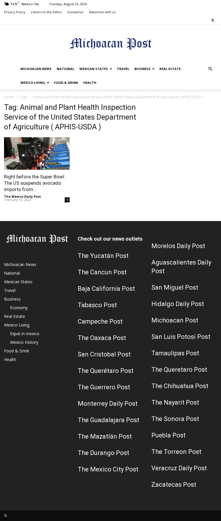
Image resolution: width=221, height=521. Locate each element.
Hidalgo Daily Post (177, 303)
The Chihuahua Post (179, 386)
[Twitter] (212, 20)
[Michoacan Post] (110, 43)
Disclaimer (75, 12)
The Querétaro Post (106, 370)
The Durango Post (103, 452)
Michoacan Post (174, 320)
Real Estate (170, 69)
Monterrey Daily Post (108, 403)
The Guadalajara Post (108, 420)
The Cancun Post (102, 272)
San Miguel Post (174, 287)
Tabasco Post (97, 305)
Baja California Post (106, 288)
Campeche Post (100, 321)
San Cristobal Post (104, 354)
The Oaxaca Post (102, 337)
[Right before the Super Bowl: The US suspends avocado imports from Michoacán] (37, 153)
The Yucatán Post (103, 255)
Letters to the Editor (46, 12)
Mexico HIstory (24, 342)
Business (142, 69)
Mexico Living (32, 82)
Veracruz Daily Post (179, 468)
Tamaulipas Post (175, 353)
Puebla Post (168, 435)
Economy (19, 307)
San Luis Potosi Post (180, 336)
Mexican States (93, 69)
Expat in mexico (24, 333)
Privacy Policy (14, 12)
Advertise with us (102, 12)
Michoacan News (36, 69)
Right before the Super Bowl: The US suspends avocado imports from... (34, 183)
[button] (210, 69)
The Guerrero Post (104, 387)
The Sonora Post (175, 418)
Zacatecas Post (173, 484)
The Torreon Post (176, 451)
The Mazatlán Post (105, 436)
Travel (123, 69)
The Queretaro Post (179, 369)
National (65, 69)
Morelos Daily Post (178, 246)
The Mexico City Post (108, 469)
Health (89, 82)
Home (9, 97)
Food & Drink (66, 82)
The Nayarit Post (175, 402)
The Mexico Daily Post (22, 196)
